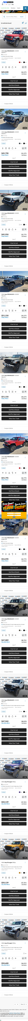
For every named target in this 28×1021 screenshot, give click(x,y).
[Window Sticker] (25, 67)
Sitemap (15, 1013)
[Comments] (23, 67)
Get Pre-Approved (14, 89)
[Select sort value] (25, 23)
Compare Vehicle (8, 103)
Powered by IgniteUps (14, 519)
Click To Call (14, 81)
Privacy (18, 1013)
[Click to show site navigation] (25, 8)
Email (7, 514)
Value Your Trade (14, 94)
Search (21, 16)
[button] (5, 8)
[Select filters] (23, 23)
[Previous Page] (15, 1004)
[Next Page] (17, 1004)
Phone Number (15, 514)
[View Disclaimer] (15, 67)
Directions (13, 8)
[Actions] (25, 51)
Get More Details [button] (14, 85)
